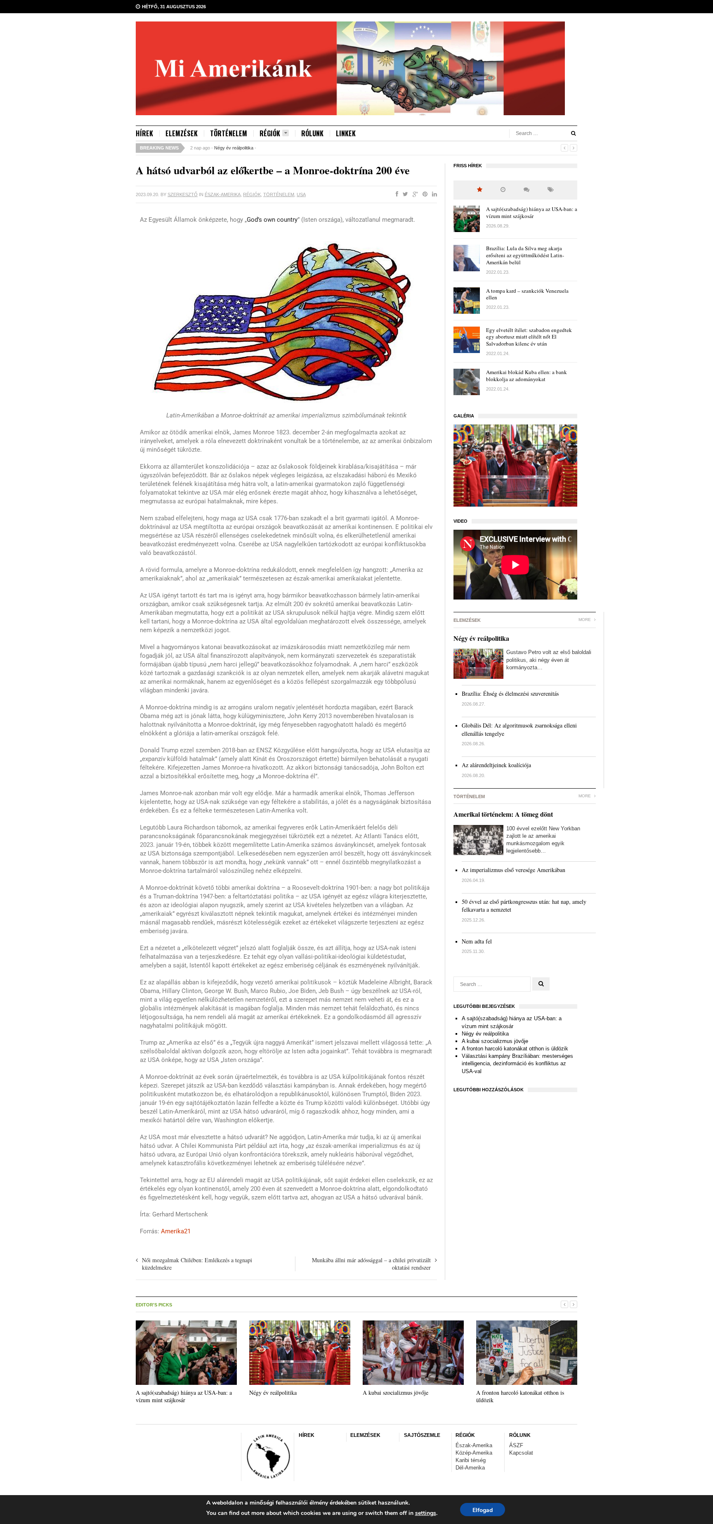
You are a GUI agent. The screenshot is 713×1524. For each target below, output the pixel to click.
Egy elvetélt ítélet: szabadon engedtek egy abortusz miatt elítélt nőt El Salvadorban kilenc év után (529, 337)
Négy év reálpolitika (233, 147)
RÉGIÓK (270, 133)
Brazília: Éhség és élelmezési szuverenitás (510, 693)
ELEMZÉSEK (181, 133)
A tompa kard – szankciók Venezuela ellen (527, 294)
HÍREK (144, 133)
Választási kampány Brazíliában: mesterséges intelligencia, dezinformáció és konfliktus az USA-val (517, 1063)
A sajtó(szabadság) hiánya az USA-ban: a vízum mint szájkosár (531, 212)
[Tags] (550, 189)
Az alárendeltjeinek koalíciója (496, 765)
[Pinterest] (423, 194)
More (585, 619)
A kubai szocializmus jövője (495, 1041)
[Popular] (480, 189)
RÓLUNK (312, 133)
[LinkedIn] (433, 194)
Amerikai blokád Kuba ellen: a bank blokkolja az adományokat (526, 375)
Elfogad (482, 1510)
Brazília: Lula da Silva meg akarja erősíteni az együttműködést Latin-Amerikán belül (525, 255)
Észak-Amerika (223, 194)
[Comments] (526, 189)
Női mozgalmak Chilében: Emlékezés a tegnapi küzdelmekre (197, 1263)
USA (301, 194)
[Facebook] (395, 194)
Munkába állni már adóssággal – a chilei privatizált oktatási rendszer (371, 1263)
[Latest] (503, 189)
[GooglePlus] (413, 194)
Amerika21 (176, 1231)
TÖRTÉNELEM (228, 133)
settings (425, 1513)
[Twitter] (403, 194)
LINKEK (346, 133)
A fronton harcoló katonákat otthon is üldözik (515, 1048)
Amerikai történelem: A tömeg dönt (503, 814)
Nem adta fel (477, 941)
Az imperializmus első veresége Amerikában (513, 870)
